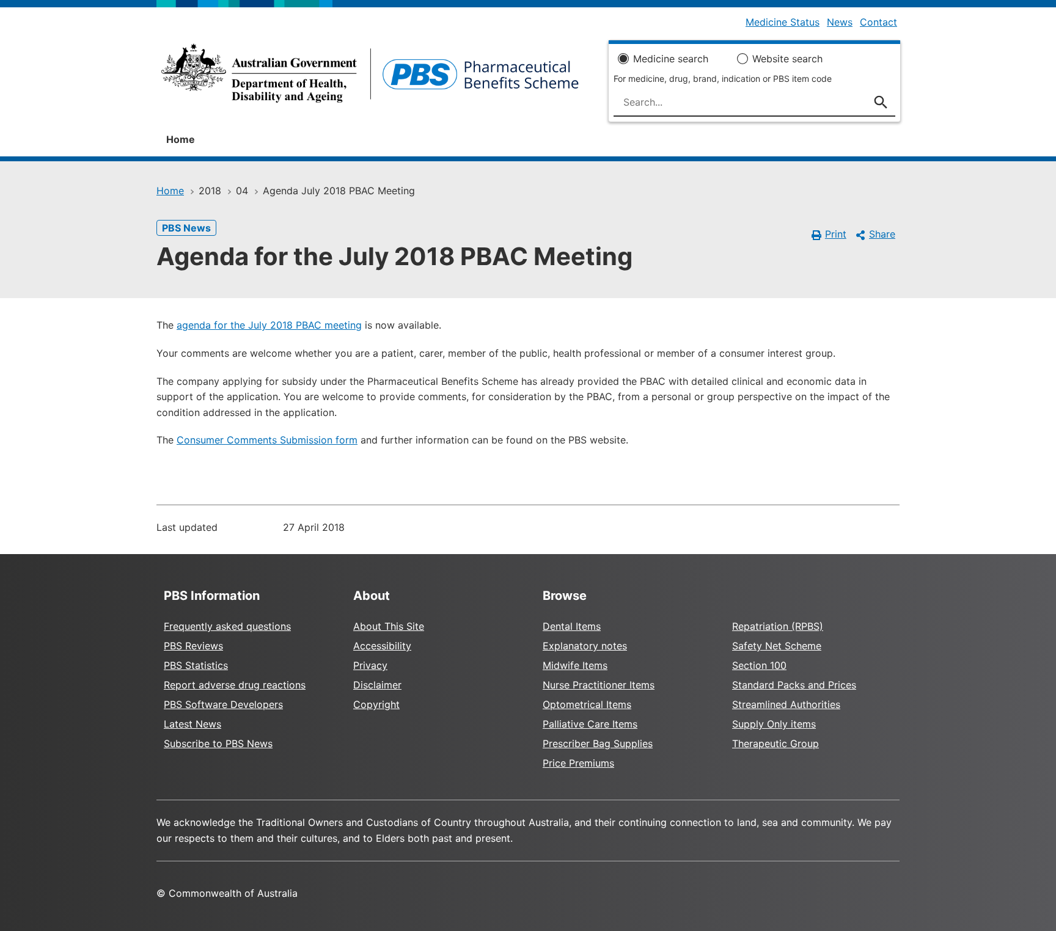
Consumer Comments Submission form (267, 440)
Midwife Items (575, 665)
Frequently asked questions (227, 626)
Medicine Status (783, 22)
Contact (878, 22)
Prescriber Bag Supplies (598, 743)
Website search (787, 59)
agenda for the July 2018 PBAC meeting (269, 325)
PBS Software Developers (223, 704)
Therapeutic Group (775, 743)
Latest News (192, 724)
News (840, 22)
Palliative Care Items (590, 724)
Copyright (376, 704)
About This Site (388, 626)
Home (180, 139)
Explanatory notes (585, 646)
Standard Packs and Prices (794, 685)
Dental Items (572, 626)
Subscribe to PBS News (218, 743)
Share (882, 234)
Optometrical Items (587, 704)
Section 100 (759, 665)
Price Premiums (578, 763)
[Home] (370, 77)
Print (835, 234)
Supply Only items (774, 724)
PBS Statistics (196, 665)
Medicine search (670, 59)
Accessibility (382, 646)
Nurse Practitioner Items (598, 685)
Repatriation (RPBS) (777, 626)
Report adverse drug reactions (235, 685)
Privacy (370, 665)
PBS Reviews (193, 646)
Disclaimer (377, 685)
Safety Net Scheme (776, 646)
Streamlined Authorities (786, 704)
